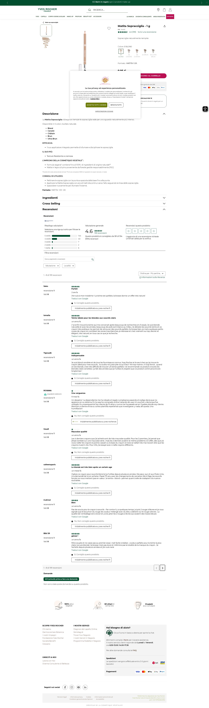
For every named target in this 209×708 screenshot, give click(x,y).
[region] (105, 95)
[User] (170, 10)
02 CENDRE (129, 55)
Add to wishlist (109, 28)
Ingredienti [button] (50, 197)
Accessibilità (100, 699)
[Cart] (164, 10)
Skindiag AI (78, 632)
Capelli (44, 16)
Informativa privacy (76, 697)
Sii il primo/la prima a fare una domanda (61, 579)
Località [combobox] (67, 266)
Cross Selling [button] (51, 203)
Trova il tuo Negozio (81, 635)
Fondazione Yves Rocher (53, 638)
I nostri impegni (49, 635)
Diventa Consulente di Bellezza (55, 664)
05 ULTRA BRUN (153, 55)
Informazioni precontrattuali (104, 697)
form (126, 640)
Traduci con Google (79, 299)
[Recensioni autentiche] (49, 220)
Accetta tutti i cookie (96, 105)
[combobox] (155, 273)
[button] (128, 231)
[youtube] (78, 687)
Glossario (46, 644)
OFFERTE (170, 16)
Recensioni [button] (50, 209)
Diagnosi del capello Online (85, 629)
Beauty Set (87, 16)
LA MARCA (130, 16)
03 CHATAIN (137, 55)
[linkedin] (85, 687)
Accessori (97, 16)
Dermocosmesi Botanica (53, 632)
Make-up (70, 16)
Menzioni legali (62, 697)
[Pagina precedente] (43, 23)
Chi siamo (46, 629)
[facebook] (64, 687)
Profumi (78, 16)
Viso (37, 16)
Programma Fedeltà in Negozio (87, 641)
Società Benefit (49, 641)
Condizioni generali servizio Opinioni (81, 699)
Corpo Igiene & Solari (56, 16)
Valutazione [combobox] (50, 266)
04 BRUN (145, 55)
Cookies (88, 697)
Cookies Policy (94, 99)
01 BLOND (120, 55)
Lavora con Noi (48, 661)
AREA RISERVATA (159, 16)
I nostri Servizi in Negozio (84, 638)
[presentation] (7, 3)
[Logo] (47, 10)
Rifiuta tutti (116, 105)
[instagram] (71, 687)
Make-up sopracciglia (51, 22)
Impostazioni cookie (104, 111)
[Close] (207, 2)
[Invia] (89, 10)
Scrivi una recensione (147, 32)
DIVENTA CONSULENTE (144, 16)
